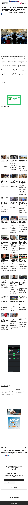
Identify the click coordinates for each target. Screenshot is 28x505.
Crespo (15, 163)
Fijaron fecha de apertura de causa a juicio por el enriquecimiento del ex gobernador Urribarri (4, 261)
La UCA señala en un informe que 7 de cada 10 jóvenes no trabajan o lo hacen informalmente (23, 303)
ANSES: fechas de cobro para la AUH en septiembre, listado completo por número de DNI (4, 223)
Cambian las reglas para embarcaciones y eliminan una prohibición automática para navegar (14, 320)
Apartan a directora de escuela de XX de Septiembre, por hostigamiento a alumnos (23, 162)
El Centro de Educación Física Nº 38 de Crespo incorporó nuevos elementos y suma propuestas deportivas (14, 223)
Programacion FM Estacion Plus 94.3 (14, 467)
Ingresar (14, 470)
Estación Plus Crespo (6, 13)
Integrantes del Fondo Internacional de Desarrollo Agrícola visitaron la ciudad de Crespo (23, 242)
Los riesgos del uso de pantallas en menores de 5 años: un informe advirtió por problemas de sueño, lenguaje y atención (14, 261)
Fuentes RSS (14, 469)
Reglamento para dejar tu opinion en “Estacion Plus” (14, 464)
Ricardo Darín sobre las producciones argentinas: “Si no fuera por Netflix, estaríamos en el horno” (4, 204)
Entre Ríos (11, 245)
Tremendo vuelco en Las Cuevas (13, 203)
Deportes (20, 264)
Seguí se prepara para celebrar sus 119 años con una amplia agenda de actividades (14, 302)
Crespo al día (2, 245)
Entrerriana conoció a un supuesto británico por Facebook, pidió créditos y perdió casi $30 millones (4, 320)
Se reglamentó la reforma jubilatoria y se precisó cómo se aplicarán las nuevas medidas (13, 242)
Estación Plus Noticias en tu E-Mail (14, 473)
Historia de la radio (14, 465)
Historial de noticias (14, 468)
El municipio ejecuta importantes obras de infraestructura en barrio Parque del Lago (23, 222)
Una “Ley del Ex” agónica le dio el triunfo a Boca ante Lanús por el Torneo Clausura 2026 (22, 261)
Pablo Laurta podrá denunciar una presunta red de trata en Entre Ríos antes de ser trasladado (14, 181)
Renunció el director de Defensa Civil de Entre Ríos (22, 319)
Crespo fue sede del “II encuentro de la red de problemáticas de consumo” (4, 242)
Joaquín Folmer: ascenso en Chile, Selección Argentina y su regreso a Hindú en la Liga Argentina (14, 282)
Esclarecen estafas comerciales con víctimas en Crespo (13, 161)
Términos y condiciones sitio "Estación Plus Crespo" (14, 466)
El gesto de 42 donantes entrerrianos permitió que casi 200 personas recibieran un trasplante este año (23, 204)
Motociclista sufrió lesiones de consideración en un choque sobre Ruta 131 (4, 181)
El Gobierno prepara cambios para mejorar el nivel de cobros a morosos (4, 161)
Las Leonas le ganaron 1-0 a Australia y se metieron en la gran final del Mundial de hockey (4, 303)
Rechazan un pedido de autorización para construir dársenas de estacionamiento (4, 281)
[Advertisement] (14, 20)
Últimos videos (11, 285)
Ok (15, 503)
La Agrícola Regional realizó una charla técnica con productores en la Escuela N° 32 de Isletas (22, 282)
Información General (12, 323)
